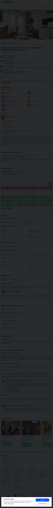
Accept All (42, 500)
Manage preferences (42, 503)
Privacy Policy (11, 503)
